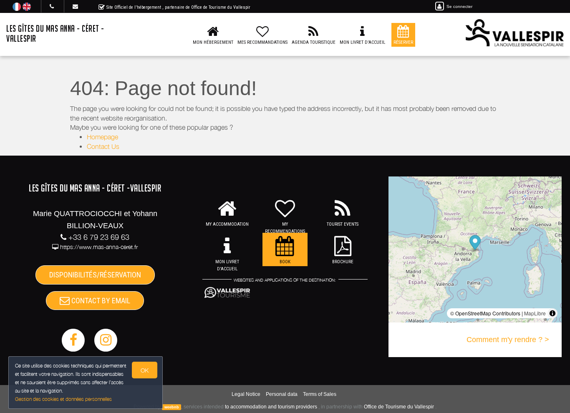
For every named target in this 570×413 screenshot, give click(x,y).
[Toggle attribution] (552, 313)
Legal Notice (246, 394)
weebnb (171, 407)
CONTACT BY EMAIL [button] (100, 300)
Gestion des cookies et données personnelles (63, 399)
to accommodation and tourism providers (271, 407)
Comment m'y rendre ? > (508, 339)
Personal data (282, 394)
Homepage (102, 137)
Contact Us (103, 146)
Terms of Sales (319, 394)
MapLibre (535, 313)
